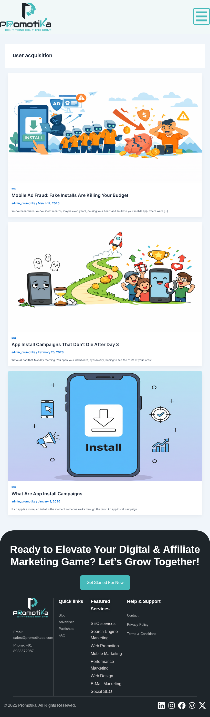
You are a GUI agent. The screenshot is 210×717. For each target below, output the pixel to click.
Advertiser (66, 622)
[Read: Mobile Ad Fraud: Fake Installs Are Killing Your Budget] (105, 127)
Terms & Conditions (141, 634)
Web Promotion (105, 646)
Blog (14, 188)
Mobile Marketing (107, 653)
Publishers (66, 629)
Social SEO (101, 691)
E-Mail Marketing (106, 684)
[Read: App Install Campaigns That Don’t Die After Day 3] (105, 276)
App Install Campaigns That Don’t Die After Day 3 (65, 344)
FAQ (62, 635)
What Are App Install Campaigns (47, 493)
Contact (133, 615)
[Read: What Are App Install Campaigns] (105, 425)
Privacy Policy (138, 625)
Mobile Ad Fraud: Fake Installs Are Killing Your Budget (70, 195)
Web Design (102, 676)
